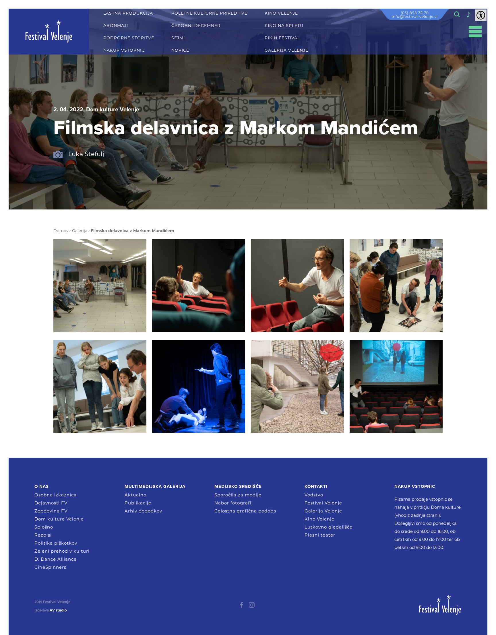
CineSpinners (50, 567)
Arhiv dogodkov (143, 511)
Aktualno (135, 495)
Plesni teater (320, 535)
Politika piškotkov (55, 543)
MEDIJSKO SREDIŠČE (238, 486)
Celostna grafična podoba (245, 511)
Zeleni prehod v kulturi (62, 551)
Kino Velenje (319, 519)
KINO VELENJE (281, 13)
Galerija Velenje (323, 511)
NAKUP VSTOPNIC (124, 50)
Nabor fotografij (233, 503)
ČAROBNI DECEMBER (195, 25)
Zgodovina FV (50, 511)
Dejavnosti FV (50, 503)
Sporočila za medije (237, 495)
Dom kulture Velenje (59, 519)
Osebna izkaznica (55, 495)
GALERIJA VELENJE (286, 50)
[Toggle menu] (475, 31)
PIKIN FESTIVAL (282, 38)
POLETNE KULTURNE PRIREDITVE (209, 13)
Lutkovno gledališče (328, 527)
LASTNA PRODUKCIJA (128, 13)
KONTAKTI (316, 486)
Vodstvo (314, 495)
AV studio (58, 610)
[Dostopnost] (481, 15)
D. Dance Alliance (55, 559)
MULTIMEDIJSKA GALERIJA (155, 486)
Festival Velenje (323, 503)
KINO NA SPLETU (284, 25)
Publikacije (138, 503)
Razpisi (43, 535)
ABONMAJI (115, 25)
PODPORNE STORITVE (128, 38)
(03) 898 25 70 (415, 13)
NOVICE (180, 50)
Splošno (43, 527)
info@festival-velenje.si (415, 16)
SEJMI (178, 38)
